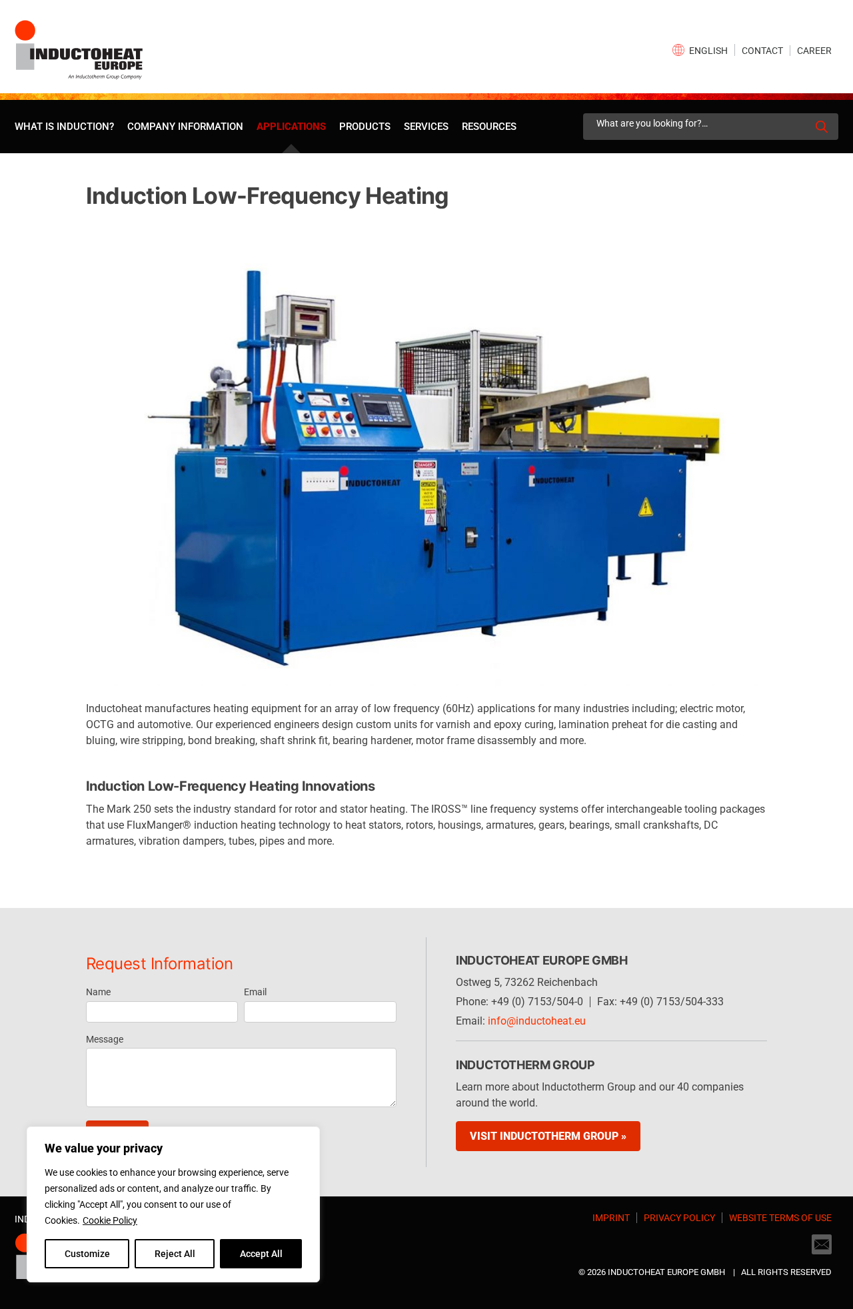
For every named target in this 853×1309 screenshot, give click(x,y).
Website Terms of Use (780, 1217)
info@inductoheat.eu (537, 1021)
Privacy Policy (679, 1217)
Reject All (175, 1253)
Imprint (611, 1217)
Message (104, 1039)
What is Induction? (64, 127)
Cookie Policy (110, 1220)
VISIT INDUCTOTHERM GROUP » (548, 1136)
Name (98, 992)
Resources (489, 127)
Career (814, 50)
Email (255, 992)
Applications (291, 127)
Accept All (261, 1253)
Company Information (185, 127)
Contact (762, 50)
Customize (87, 1253)
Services (426, 127)
